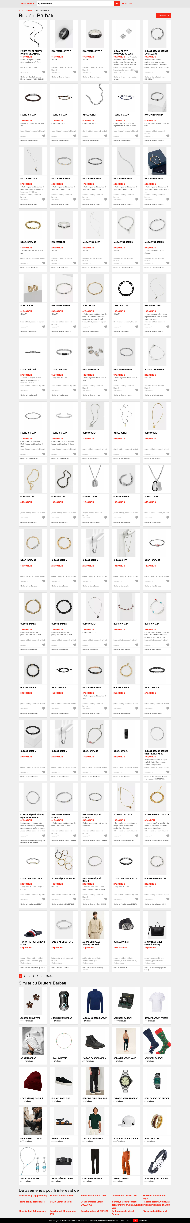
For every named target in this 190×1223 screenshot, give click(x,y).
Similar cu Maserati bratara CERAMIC (63, 840)
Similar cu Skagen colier (90, 522)
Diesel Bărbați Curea (62, 1178)
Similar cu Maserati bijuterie (60, 77)
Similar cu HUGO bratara (121, 649)
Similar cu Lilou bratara (121, 331)
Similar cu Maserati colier (28, 204)
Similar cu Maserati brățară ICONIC (94, 904)
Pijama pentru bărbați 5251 (32, 1201)
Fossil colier (151, 496)
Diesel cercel (120, 751)
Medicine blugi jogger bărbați (33, 1195)
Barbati (29, 10)
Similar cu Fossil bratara (28, 140)
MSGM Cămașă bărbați (61, 1201)
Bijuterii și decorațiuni (156, 1178)
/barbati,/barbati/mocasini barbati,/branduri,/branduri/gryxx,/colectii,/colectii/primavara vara (141, 1204)
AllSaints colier (91, 242)
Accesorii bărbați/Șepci (125, 1138)
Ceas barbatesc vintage (157, 1098)
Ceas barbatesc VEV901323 (94, 1210)
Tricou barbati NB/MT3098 (93, 1195)
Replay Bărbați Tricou (156, 1018)
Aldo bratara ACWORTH (157, 814)
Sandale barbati (60, 1138)
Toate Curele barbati (120, 968)
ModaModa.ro (28, 3)
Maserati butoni (90, 369)
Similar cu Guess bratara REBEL (155, 904)
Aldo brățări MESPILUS (63, 878)
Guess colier (89, 433)
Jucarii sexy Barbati (61, 1018)
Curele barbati (121, 942)
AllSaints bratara (123, 242)
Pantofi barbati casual (94, 1058)
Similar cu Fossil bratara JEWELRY (125, 904)
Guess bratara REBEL (155, 878)
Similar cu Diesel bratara (28, 268)
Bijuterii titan (152, 1138)
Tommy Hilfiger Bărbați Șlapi (32, 943)
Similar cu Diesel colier (90, 140)
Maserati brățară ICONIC (91, 879)
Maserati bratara (154, 114)
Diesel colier (89, 114)
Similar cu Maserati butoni (91, 395)
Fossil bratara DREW (31, 878)
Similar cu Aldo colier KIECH (123, 840)
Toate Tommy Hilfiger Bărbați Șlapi (32, 968)
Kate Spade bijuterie (62, 942)
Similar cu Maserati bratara (153, 140)
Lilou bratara (120, 305)
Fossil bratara (28, 114)
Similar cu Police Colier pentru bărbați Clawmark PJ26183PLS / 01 (32, 78)
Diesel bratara (28, 242)
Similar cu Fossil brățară (28, 395)
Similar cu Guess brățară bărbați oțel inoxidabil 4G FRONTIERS (32, 841)
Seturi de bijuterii (29, 1178)
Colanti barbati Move (124, 1058)
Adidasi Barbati (28, 1058)
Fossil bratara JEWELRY (125, 878)
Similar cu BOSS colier (90, 331)
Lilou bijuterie (59, 1058)
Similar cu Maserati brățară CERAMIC (94, 840)
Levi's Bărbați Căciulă (31, 1098)
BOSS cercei (26, 305)
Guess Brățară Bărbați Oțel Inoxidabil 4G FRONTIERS (157, 754)
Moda (21, 10)
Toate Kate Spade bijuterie (60, 968)
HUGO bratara (120, 623)
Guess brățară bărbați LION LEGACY (157, 52)
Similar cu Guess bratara (121, 522)
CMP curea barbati (92, 1178)
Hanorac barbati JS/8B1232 (156, 1201)
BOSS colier (88, 305)
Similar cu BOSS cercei (28, 331)
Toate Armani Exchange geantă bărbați (155, 969)
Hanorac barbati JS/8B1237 (63, 1195)
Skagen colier (89, 496)
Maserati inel (58, 242)
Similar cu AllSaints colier (91, 268)
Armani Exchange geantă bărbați (153, 943)
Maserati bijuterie (61, 51)
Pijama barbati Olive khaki (155, 1210)
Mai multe (143, 1220)
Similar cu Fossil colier (152, 522)
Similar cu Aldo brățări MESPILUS (62, 904)
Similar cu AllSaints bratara (122, 268)
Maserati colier (28, 178)
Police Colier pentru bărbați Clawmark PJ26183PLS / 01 (31, 54)
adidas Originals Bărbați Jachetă (91, 943)
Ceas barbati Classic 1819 (124, 1195)
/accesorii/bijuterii (30, 1018)
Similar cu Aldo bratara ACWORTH (156, 840)
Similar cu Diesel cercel (121, 777)
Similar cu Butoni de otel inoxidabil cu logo (125, 78)
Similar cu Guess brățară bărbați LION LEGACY (155, 78)
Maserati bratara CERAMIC (60, 816)
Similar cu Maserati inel (59, 268)
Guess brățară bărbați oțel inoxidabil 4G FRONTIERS (32, 817)
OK (135, 1221)
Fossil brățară (28, 369)
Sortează (162, 15)
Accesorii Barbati (122, 1018)
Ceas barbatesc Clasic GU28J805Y (92, 1203)
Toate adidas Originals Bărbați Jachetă (92, 969)
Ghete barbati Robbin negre (32, 1210)
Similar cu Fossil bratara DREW (30, 904)
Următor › (50, 976)
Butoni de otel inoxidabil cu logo (123, 52)
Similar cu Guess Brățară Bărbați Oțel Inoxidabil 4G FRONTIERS (156, 778)
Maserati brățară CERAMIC (91, 816)
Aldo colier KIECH (122, 814)
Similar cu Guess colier (90, 459)
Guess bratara (121, 496)
